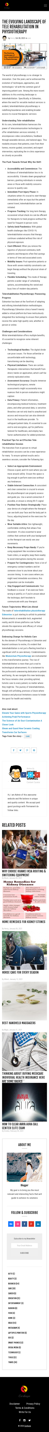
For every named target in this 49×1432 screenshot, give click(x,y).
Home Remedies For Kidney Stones (23, 922)
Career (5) (12, 1293)
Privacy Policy (33, 1403)
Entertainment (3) (16, 1303)
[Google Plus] (31, 1224)
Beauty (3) (12, 1278)
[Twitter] (29, 1420)
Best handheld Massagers (19, 1023)
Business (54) (13, 1283)
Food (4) (11, 1313)
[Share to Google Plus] (27, 750)
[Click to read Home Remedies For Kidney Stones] (24, 900)
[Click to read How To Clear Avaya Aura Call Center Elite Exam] (24, 1102)
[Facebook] (24, 1224)
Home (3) (11, 1318)
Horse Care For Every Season (20, 972)
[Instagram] (24, 1420)
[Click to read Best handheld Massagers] (24, 1001)
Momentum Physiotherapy (18, 656)
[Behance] (11, 1224)
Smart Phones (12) (15, 1342)
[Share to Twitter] (20, 750)
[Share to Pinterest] (34, 750)
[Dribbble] (17, 1224)
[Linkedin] (38, 1224)
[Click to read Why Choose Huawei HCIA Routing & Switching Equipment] (24, 849)
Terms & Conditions (24, 1407)
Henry (12, 38)
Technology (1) (14, 1352)
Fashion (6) (12, 1308)
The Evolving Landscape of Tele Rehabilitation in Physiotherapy (24, 26)
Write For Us (25, 1412)
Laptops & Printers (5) (17, 1333)
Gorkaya (27, 1426)
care (29, 38)
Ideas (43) (12, 1323)
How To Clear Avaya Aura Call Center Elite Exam (20, 1125)
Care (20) (12, 1288)
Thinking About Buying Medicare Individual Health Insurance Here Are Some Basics (23, 1074)
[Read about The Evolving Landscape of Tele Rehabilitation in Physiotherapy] (4, 38)
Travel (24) (12, 1362)
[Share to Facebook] (13, 750)
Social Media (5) (14, 1347)
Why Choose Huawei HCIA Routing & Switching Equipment (24, 872)
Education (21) (14, 1298)
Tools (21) (12, 1357)
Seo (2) (11, 1337)
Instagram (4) (14, 1328)
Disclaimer (15, 1403)
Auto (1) (11, 1274)
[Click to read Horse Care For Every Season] (24, 950)
